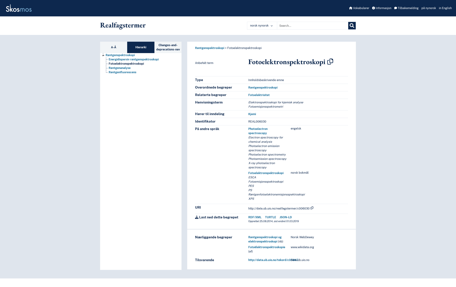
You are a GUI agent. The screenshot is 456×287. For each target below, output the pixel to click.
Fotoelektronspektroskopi (126, 63)
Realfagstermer (123, 25)
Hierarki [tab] (140, 47)
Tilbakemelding (408, 8)
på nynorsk (428, 8)
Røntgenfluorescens (122, 72)
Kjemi (252, 114)
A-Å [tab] (113, 47)
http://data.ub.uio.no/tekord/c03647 (273, 260)
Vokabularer (360, 8)
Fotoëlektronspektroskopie (266, 247)
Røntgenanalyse (120, 68)
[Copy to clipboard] (330, 61)
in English (445, 8)
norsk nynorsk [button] (259, 25)
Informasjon (383, 8)
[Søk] (352, 26)
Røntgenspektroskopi (120, 55)
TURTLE (270, 217)
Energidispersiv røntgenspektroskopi (134, 59)
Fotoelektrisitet (259, 95)
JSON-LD (286, 217)
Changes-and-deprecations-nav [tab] (168, 47)
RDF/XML (254, 217)
